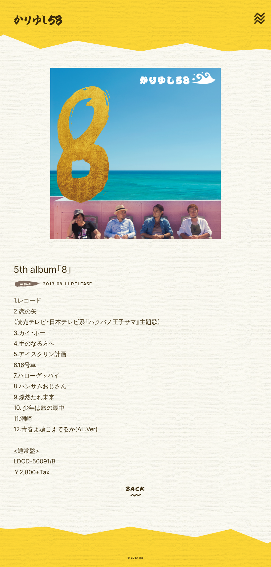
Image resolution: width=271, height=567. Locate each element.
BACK (135, 488)
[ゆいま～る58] (38, 20)
